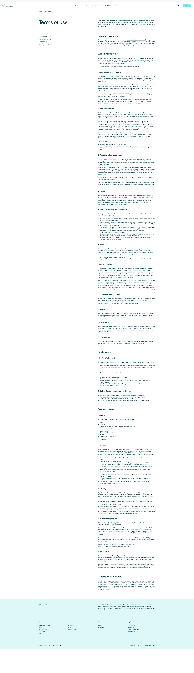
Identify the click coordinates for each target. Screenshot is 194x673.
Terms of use (131, 625)
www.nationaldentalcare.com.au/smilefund (140, 454)
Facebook (101, 625)
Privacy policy (131, 627)
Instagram (101, 627)
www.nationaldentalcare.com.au (136, 40)
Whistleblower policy (133, 631)
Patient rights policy (133, 629)
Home (40, 11)
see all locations (137, 41)
